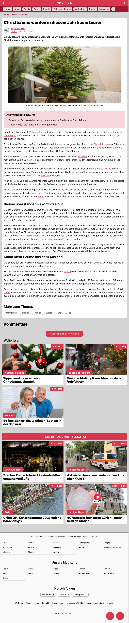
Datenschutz (57, 603)
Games (82, 547)
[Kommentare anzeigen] (120, 616)
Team (28, 603)
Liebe (55, 569)
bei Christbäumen (99, 144)
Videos (31, 547)
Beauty (6, 578)
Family (107, 569)
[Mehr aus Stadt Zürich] (64, 436)
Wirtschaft (7, 547)
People (107, 543)
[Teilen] (110, 616)
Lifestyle (6, 552)
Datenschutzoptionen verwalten (100, 603)
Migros (107, 168)
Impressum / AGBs (75, 603)
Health (5, 569)
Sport (55, 543)
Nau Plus (57, 547)
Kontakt (45, 603)
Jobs (37, 603)
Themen (31, 552)
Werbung (19, 603)
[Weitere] (113, 9)
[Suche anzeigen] (120, 3)
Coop (16, 181)
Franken (82, 156)
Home (6, 14)
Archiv (56, 552)
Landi (14, 189)
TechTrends (109, 573)
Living (30, 569)
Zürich (14, 31)
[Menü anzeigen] (125, 3)
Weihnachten (36, 132)
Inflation (57, 144)
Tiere (30, 573)
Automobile (84, 573)
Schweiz (24, 14)
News (15, 14)
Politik (31, 543)
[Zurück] (3, 3)
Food (5, 573)
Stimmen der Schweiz (113, 547)
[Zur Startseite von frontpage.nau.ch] (64, 3)
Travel (56, 573)
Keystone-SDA (18, 28)
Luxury (82, 569)
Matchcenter (84, 543)
